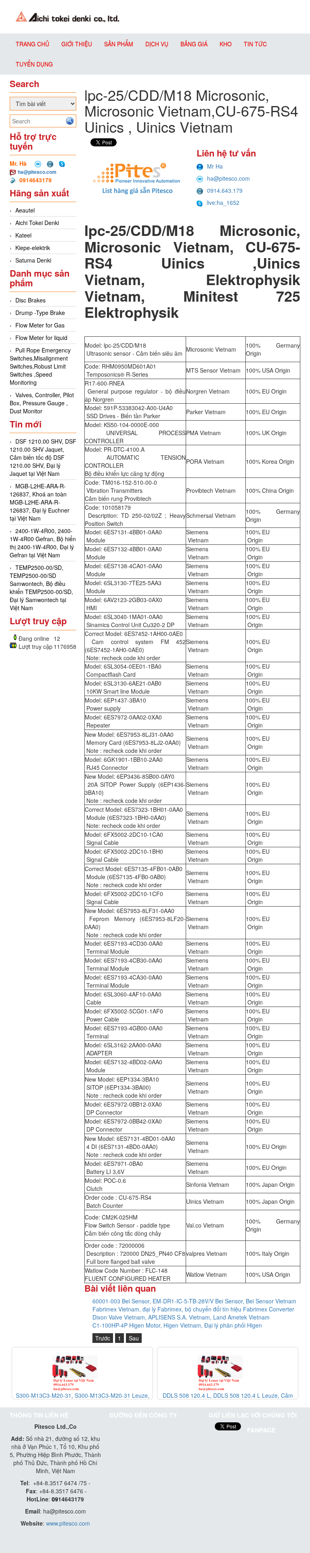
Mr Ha (215, 166)
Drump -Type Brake (40, 313)
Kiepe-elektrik (32, 248)
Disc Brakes (30, 300)
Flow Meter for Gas (40, 325)
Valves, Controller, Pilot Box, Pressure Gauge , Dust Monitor (42, 403)
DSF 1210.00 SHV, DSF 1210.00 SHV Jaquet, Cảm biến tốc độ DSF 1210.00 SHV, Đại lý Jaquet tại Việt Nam (43, 457)
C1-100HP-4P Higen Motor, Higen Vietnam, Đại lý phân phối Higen (177, 1325)
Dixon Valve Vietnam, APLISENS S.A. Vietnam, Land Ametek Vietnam (181, 1317)
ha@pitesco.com (37, 171)
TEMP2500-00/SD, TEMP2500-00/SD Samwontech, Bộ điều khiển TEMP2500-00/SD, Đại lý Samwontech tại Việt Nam (41, 587)
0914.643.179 (225, 190)
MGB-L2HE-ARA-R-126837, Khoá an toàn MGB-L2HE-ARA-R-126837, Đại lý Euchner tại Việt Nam (39, 502)
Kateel (23, 235)
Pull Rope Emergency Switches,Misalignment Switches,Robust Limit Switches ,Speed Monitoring (40, 366)
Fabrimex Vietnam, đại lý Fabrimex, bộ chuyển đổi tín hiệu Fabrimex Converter (193, 1309)
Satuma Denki (33, 260)
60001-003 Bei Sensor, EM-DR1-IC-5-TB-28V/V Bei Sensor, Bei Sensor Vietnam (194, 1301)
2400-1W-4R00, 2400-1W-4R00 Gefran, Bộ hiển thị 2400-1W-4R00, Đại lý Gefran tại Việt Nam (43, 543)
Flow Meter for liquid (41, 338)
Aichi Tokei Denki (37, 223)
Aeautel (25, 210)
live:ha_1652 (223, 202)
